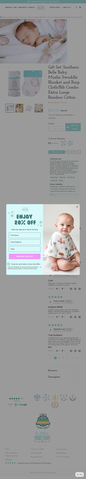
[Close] (77, 206)
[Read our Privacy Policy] (40, 267)
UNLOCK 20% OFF (24, 256)
